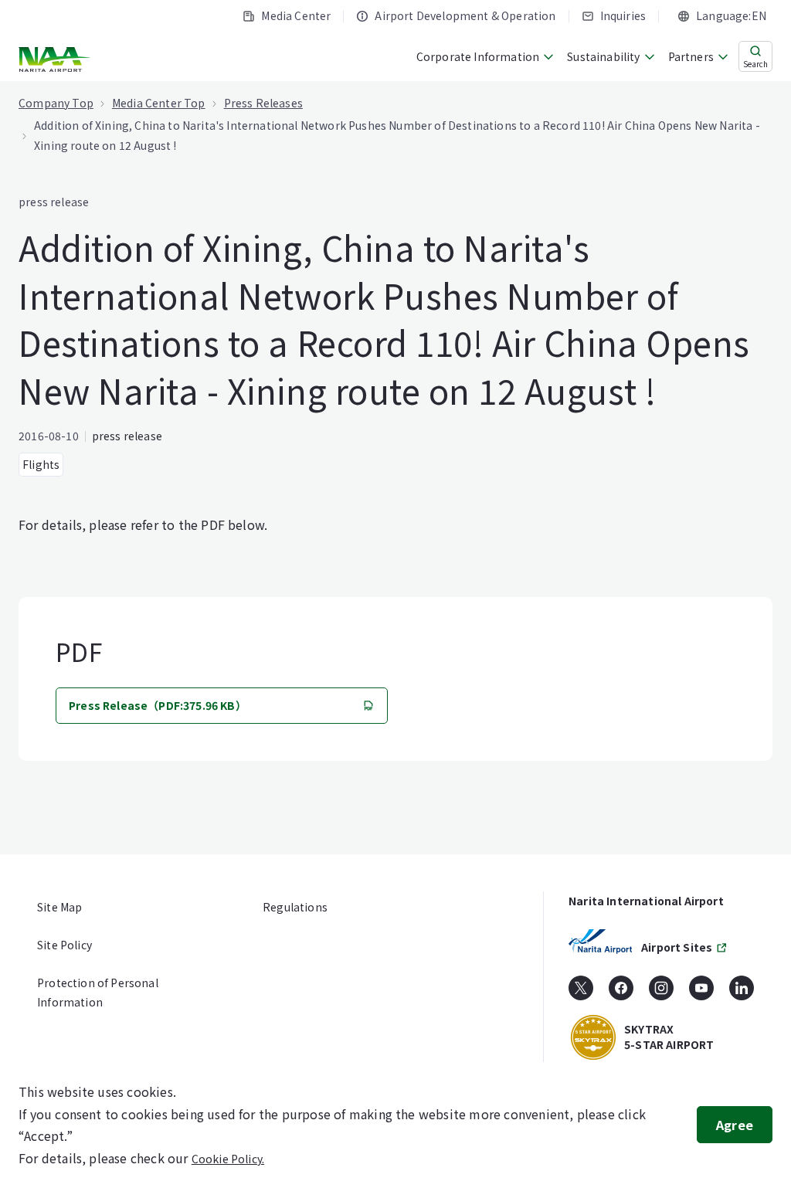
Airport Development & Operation (465, 15)
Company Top (56, 102)
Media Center (296, 15)
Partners (691, 56)
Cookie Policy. (228, 1158)
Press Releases (263, 102)
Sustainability (603, 56)
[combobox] (721, 16)
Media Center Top (158, 102)
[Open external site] (581, 993)
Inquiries (623, 15)
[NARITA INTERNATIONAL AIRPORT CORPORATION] (56, 59)
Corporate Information (478, 56)
